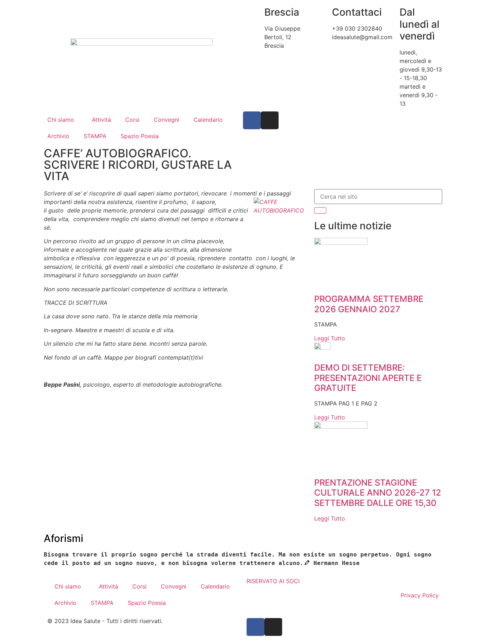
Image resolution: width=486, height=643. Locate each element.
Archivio (58, 136)
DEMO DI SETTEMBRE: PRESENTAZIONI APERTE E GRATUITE (368, 377)
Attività (101, 119)
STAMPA (95, 136)
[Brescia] (255, 12)
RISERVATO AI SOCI (273, 581)
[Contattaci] (323, 12)
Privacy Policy (420, 595)
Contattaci (357, 12)
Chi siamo (60, 119)
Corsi (132, 119)
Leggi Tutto (329, 338)
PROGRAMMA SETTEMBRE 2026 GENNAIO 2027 (368, 304)
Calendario (208, 119)
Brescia (281, 12)
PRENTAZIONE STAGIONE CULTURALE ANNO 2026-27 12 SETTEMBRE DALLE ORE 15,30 (377, 492)
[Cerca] (320, 210)
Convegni (166, 119)
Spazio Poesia (140, 136)
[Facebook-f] (252, 120)
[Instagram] (270, 120)
